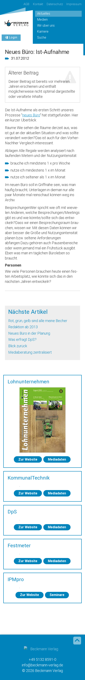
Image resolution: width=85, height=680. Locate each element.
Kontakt (38, 4)
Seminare (57, 595)
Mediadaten (57, 459)
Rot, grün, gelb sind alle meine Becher (37, 321)
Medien (42, 19)
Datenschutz (55, 4)
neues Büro (31, 115)
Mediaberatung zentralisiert (30, 352)
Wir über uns (46, 25)
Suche (41, 37)
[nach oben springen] (77, 640)
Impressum (73, 4)
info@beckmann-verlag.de (42, 665)
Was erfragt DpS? (22, 339)
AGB (26, 4)
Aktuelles (43, 13)
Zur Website (27, 459)
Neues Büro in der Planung (29, 333)
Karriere (42, 31)
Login (13, 37)
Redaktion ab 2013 (23, 327)
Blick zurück (17, 346)
